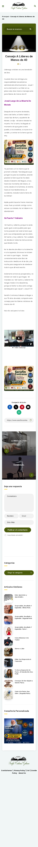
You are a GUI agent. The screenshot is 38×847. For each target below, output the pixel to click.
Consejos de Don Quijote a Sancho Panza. (24, 681)
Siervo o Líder (19, 648)
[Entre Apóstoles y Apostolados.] (8, 598)
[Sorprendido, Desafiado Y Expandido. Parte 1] (8, 630)
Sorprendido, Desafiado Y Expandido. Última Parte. (23, 606)
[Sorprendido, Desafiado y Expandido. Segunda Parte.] (8, 620)
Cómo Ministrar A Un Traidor (22, 639)
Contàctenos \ (7, 771)
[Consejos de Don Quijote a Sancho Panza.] (8, 684)
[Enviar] (31, 29)
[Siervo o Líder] (8, 652)
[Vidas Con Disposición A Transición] (8, 663)
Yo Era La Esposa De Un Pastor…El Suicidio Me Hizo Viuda (24, 672)
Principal (5, 17)
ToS (28, 771)
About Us (22, 773)
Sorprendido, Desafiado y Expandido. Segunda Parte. (24, 617)
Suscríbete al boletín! (15, 535)
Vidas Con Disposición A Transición (23, 660)
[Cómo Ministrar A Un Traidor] (8, 641)
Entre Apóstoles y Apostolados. (21, 596)
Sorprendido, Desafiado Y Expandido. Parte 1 (23, 628)
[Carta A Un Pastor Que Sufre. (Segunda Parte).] (8, 695)
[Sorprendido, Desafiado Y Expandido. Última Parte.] (8, 609)
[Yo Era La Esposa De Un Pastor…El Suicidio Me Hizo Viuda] (8, 673)
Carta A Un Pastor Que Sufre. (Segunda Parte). (23, 692)
